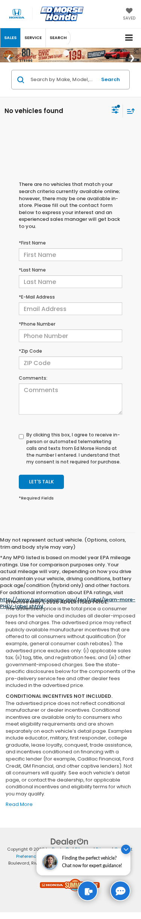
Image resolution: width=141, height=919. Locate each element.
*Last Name (32, 270)
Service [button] (33, 38)
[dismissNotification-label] (125, 849)
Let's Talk (41, 481)
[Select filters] (115, 110)
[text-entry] (87, 891)
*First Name (32, 243)
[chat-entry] (120, 891)
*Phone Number (37, 324)
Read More (19, 804)
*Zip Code (30, 351)
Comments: (33, 378)
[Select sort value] (129, 111)
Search (110, 79)
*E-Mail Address (37, 297)
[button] (10, 37)
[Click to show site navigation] (129, 38)
